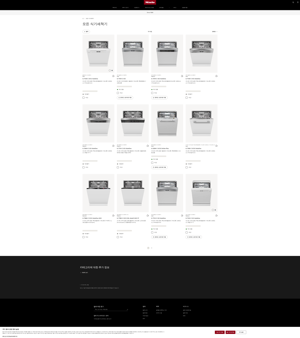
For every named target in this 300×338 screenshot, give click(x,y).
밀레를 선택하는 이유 (161, 310)
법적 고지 (4, 336)
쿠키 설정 (241, 332)
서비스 (174, 7)
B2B (184, 315)
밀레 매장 (145, 313)
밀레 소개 (145, 310)
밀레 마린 (185, 313)
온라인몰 (161, 7)
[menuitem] (115, 7)
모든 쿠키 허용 (219, 332)
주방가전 (115, 7)
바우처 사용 (159, 313)
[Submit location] (127, 309)
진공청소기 (136, 7)
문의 (144, 318)
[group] (98, 67)
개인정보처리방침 (11, 336)
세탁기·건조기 (125, 7)
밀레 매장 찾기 (99, 306)
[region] (150, 332)
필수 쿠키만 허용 (230, 332)
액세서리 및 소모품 (149, 7)
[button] (110, 70)
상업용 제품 (184, 7)
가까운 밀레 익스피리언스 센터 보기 (102, 318)
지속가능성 (145, 315)
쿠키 (16, 336)
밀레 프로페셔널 (187, 310)
